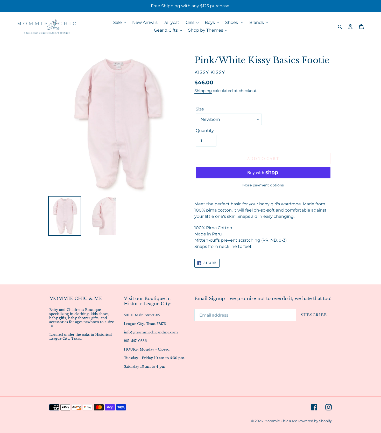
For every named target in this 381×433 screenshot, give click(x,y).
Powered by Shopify (315, 421)
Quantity (205, 130)
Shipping (203, 90)
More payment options (263, 185)
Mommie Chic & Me (280, 421)
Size (200, 109)
